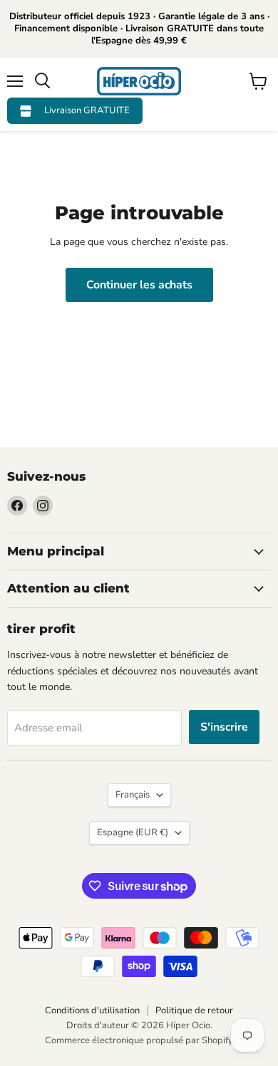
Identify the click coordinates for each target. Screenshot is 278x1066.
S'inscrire (224, 727)
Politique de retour (194, 1010)
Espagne (132, 832)
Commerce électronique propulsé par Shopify (139, 1040)
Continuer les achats (139, 285)
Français (132, 794)
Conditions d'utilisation (92, 1010)
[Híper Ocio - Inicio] (139, 81)
